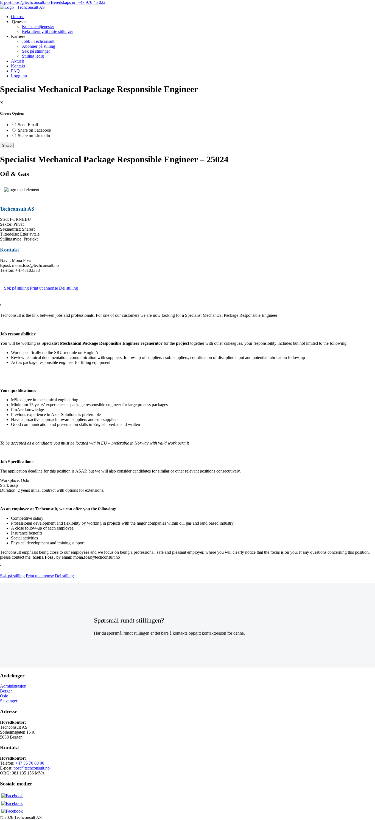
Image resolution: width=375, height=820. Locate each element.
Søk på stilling (16, 288)
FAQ (15, 71)
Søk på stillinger (36, 51)
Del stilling (68, 288)
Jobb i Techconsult (38, 41)
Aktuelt (17, 61)
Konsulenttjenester (38, 26)
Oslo (4, 696)
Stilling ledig (33, 56)
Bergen (6, 691)
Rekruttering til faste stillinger (47, 31)
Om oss (17, 16)
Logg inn (19, 75)
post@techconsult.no (31, 768)
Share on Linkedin (34, 135)
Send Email (28, 124)
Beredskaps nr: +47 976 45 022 (78, 2)
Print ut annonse (44, 288)
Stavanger (8, 701)
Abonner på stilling (38, 46)
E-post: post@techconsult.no (25, 2)
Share (7, 145)
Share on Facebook (34, 130)
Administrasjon (13, 686)
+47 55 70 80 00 (29, 763)
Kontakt (18, 66)
